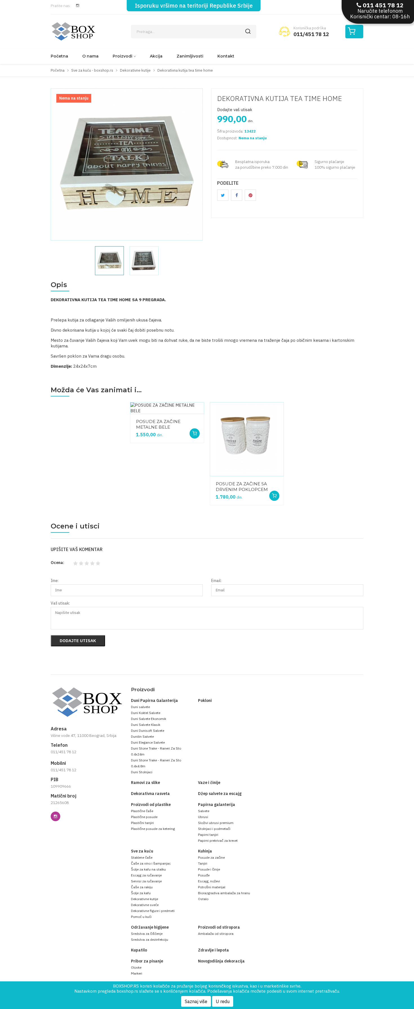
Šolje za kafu (141, 893)
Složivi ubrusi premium (215, 823)
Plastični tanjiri (142, 823)
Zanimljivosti (190, 56)
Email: (216, 580)
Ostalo (203, 899)
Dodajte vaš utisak (234, 109)
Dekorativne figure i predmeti (153, 911)
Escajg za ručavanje (146, 875)
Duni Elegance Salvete (148, 742)
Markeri (136, 973)
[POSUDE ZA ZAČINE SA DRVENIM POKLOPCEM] (247, 439)
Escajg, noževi (209, 881)
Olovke (136, 967)
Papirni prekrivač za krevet (218, 840)
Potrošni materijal (211, 887)
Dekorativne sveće (145, 905)
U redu (223, 1001)
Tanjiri (202, 863)
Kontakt (225, 56)
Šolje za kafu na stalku (148, 869)
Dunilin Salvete (142, 736)
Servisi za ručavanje (146, 881)
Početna (59, 56)
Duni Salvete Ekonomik (148, 719)
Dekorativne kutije (144, 899)
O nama (90, 56)
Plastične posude (144, 817)
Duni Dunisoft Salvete (147, 730)
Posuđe (204, 875)
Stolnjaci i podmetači (214, 829)
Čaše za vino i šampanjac (151, 863)
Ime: (55, 580)
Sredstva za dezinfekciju (149, 939)
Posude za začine (211, 857)
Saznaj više (196, 1001)
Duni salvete (140, 707)
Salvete (203, 811)
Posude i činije (209, 869)
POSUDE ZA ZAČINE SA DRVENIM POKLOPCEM (242, 486)
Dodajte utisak (78, 640)
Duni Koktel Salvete (145, 713)
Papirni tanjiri (208, 834)
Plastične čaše (142, 811)
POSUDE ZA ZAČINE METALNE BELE (158, 424)
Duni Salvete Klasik (145, 724)
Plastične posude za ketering (153, 829)
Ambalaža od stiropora (215, 933)
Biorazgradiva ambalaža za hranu (224, 893)
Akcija (156, 56)
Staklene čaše (141, 857)
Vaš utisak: (60, 603)
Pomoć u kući (141, 917)
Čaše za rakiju (142, 887)
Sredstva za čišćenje (147, 933)
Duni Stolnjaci (141, 772)
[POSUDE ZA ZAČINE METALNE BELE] (167, 408)
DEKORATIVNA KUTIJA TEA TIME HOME (279, 98)
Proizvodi (122, 56)
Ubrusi (203, 817)
